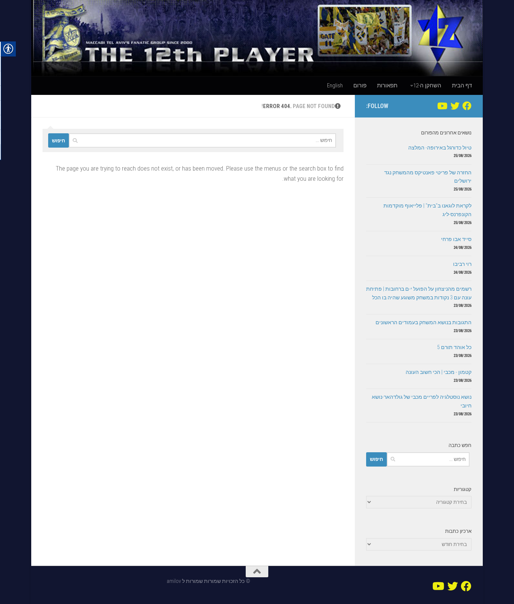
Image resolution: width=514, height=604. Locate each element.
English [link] (335, 85)
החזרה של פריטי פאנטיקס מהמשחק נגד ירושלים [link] (427, 176)
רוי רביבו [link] (462, 264)
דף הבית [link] (462, 85)
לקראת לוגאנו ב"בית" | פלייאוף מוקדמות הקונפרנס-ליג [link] (427, 210)
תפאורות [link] (387, 85)
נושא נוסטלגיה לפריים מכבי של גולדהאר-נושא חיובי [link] (421, 401)
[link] (257, 38)
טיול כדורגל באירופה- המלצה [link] (439, 148)
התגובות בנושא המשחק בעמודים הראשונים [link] (423, 322)
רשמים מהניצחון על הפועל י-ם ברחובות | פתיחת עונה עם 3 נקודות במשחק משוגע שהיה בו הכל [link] (418, 293)
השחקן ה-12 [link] (427, 85)
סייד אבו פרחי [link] (456, 239)
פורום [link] (359, 85)
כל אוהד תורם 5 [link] (454, 347)
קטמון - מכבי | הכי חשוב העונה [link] (438, 372)
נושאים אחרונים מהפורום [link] (446, 133)
